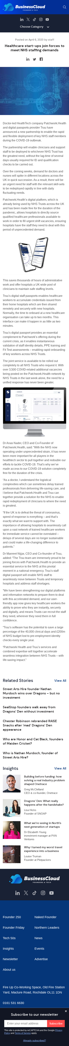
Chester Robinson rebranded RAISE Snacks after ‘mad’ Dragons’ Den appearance (30, 725)
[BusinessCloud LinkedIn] (21, 19)
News (38, 938)
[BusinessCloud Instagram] (40, 19)
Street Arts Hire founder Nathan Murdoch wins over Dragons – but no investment (31, 693)
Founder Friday (13, 927)
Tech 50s (9, 938)
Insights (8, 948)
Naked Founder (45, 917)
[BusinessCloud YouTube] (47, 19)
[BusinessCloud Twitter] (28, 19)
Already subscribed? (34, 1040)
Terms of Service (23, 1033)
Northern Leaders (46, 927)
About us (9, 969)
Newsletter (10, 959)
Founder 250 (12, 917)
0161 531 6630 (13, 1003)
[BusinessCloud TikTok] (34, 19)
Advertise (41, 959)
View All (60, 681)
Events (39, 948)
